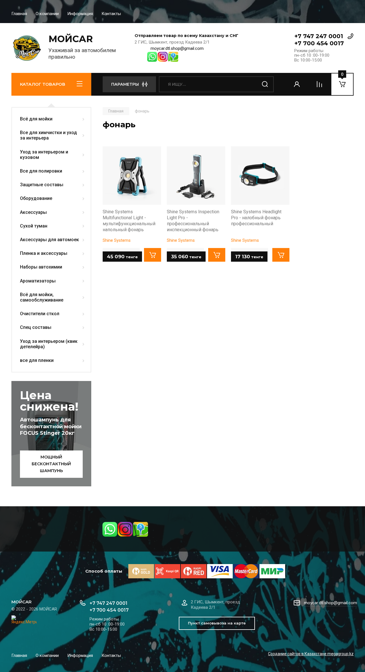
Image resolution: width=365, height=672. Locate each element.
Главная (19, 13)
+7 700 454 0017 (319, 43)
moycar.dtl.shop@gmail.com (177, 48)
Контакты (111, 13)
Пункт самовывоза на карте (217, 623)
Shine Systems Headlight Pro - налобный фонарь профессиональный (256, 218)
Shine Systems (117, 240)
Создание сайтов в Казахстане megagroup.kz (311, 653)
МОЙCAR (70, 38)
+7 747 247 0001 (318, 36)
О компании (47, 13)
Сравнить (110, 153)
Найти (265, 84)
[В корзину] (152, 255)
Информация (80, 13)
